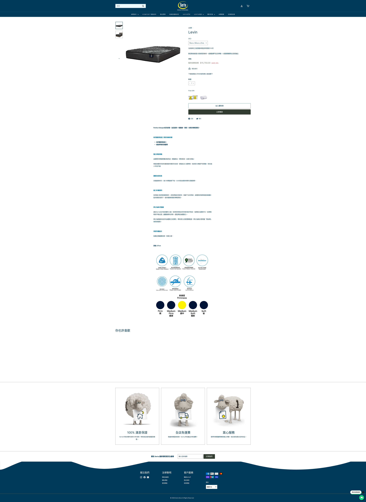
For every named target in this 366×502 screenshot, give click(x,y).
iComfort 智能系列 (149, 14)
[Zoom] (153, 50)
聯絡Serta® (187, 477)
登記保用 (186, 480)
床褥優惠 (221, 14)
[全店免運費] (183, 410)
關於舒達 (210, 14)
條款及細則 (165, 477)
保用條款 (186, 483)
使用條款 (164, 483)
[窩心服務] (229, 410)
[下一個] (119, 58)
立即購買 (219, 112)
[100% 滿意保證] (137, 410)
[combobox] (130, 6)
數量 (189, 79)
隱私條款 (164, 480)
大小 (189, 39)
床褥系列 (134, 14)
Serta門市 (186, 14)
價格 (189, 59)
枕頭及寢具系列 (174, 14)
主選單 (190, 28)
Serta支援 (198, 14)
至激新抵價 (231, 14)
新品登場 (163, 14)
